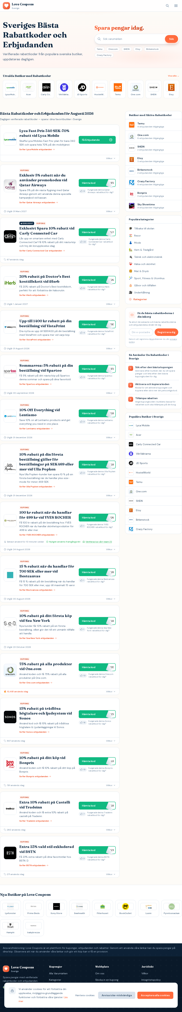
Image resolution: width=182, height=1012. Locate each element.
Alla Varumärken (58, 973)
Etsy (138, 49)
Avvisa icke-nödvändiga (117, 995)
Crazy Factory (104, 55)
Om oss (99, 973)
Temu (99, 49)
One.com (113, 49)
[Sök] (167, 5)
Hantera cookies (85, 995)
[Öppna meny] (176, 5)
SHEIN (127, 49)
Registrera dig (166, 332)
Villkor (144, 973)
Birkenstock (152, 49)
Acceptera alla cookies (155, 995)
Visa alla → (173, 75)
